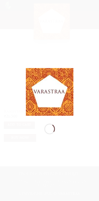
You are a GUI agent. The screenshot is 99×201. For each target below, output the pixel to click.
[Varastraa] (49, 92)
